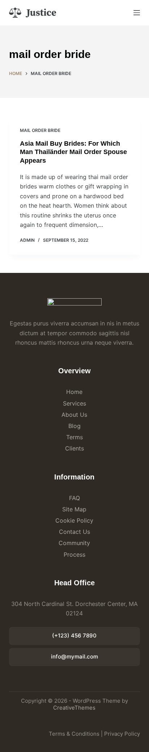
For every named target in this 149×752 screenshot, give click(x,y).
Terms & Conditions (74, 733)
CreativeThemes (74, 707)
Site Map (74, 509)
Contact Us (74, 531)
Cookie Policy (74, 520)
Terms (74, 437)
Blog (74, 425)
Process (74, 554)
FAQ (74, 498)
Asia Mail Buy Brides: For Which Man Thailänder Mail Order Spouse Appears (73, 152)
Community (74, 543)
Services (74, 403)
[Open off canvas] (136, 12)
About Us (74, 414)
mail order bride (40, 130)
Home (74, 391)
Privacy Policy (122, 733)
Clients (74, 448)
